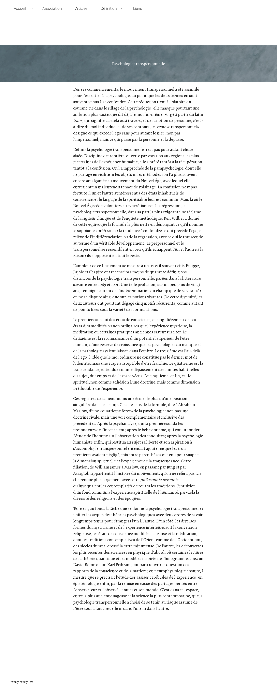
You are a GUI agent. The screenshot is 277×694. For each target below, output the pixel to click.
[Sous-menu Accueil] (31, 8)
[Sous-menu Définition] (122, 8)
